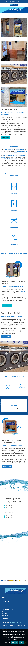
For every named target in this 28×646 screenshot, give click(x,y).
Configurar (7, 642)
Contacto (4, 616)
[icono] (14, 402)
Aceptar (21, 642)
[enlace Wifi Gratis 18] (14, 220)
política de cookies (16, 639)
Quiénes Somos (6, 615)
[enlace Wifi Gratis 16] (14, 186)
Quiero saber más (7, 305)
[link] (14, 5)
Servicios (4, 613)
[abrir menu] (2, 5)
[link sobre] (14, 592)
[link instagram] (6, 1)
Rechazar (14, 642)
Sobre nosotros (5, 137)
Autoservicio (5, 612)
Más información (6, 336)
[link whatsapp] (8, 1)
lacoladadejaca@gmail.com (15, 622)
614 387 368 (8, 621)
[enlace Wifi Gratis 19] (14, 237)
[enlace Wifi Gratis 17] (14, 203)
